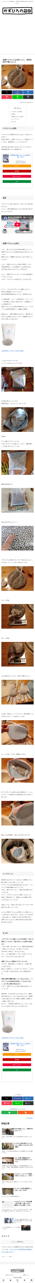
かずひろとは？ (9, 1275)
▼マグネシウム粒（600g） (17, 1073)
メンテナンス (15, 119)
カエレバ (23, 161)
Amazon (17, 165)
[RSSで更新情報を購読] (26, 1112)
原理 (13, 114)
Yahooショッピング (17, 176)
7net (17, 181)
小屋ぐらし (26, 1275)
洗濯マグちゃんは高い (18, 116)
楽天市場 (17, 171)
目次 (15, 108)
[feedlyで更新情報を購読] (9, 1112)
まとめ (14, 121)
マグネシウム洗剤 (17, 111)
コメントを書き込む (17, 1241)
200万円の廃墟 (17, 1277)
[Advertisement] (17, 36)
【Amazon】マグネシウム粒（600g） (12, 350)
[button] (28, 97)
